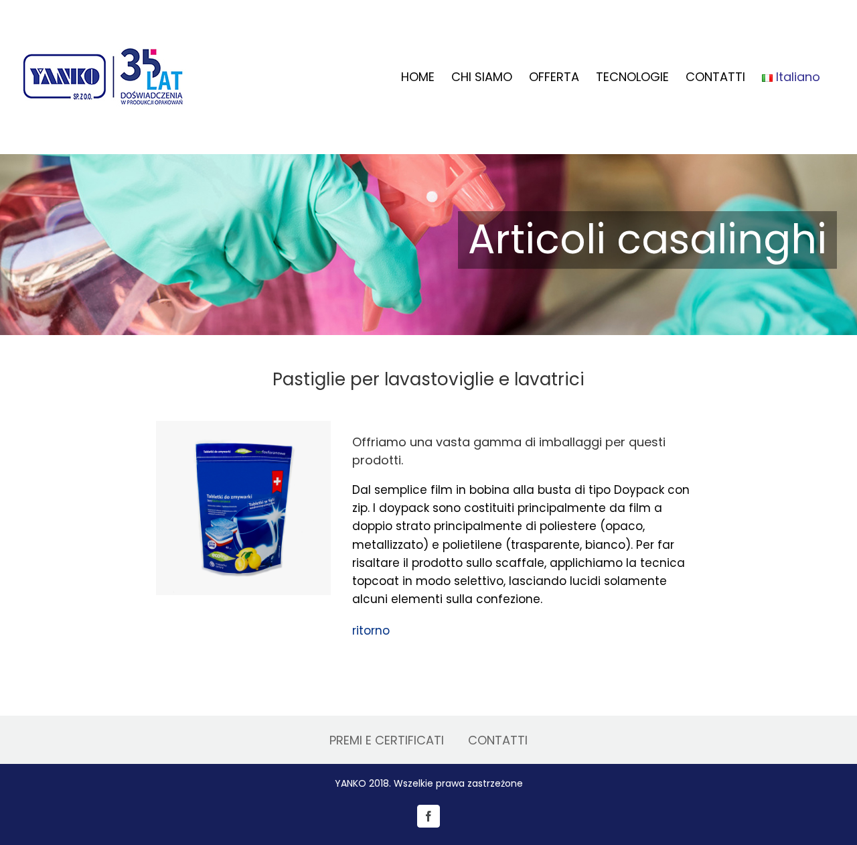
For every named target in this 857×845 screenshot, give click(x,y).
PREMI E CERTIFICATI (386, 740)
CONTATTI (498, 740)
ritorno (371, 631)
